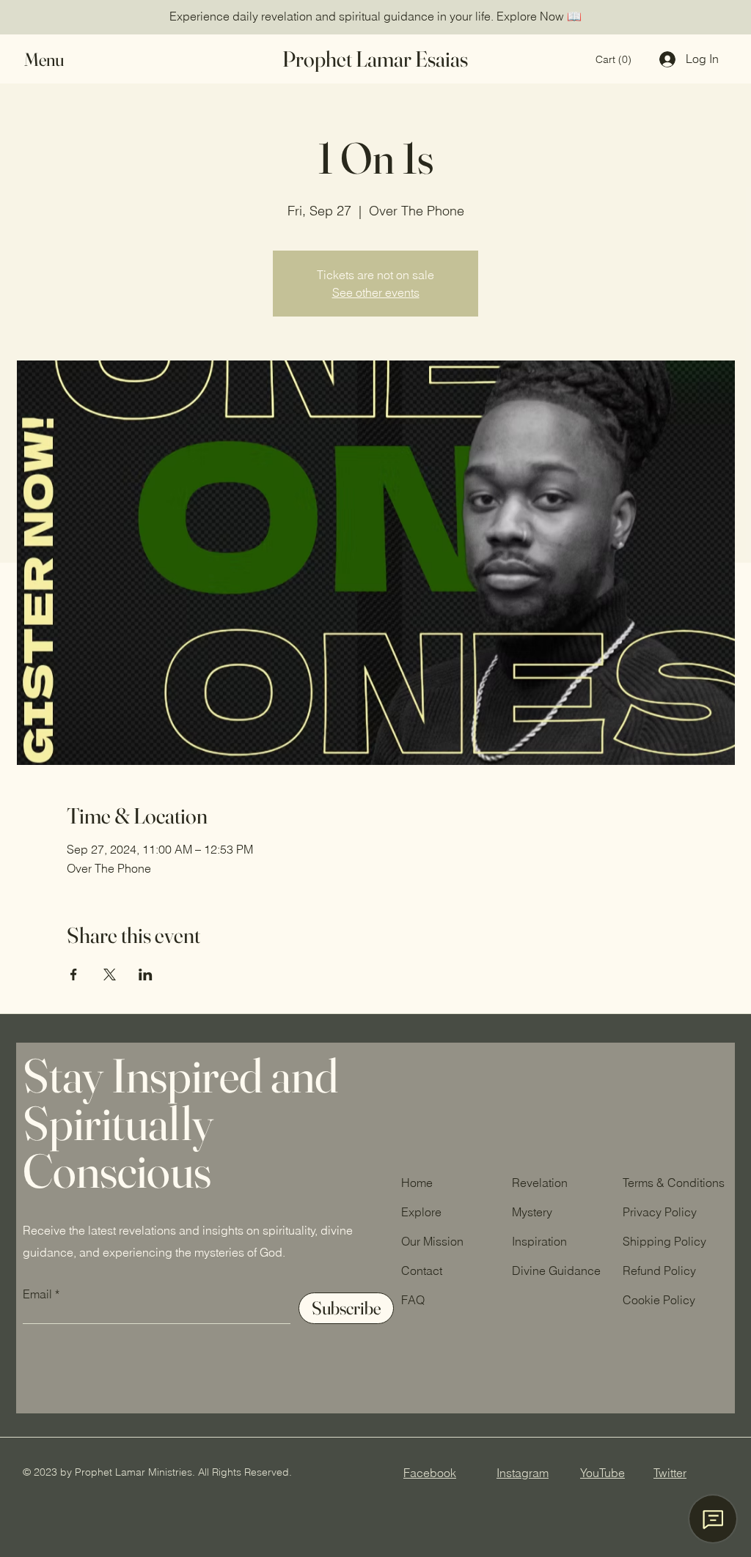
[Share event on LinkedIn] (146, 974)
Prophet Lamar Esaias (375, 59)
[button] (58, 59)
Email (37, 1294)
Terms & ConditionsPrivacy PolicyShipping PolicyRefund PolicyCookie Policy (674, 1241)
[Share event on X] (110, 974)
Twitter (669, 1472)
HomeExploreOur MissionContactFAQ (432, 1241)
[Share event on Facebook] (74, 974)
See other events (376, 292)
